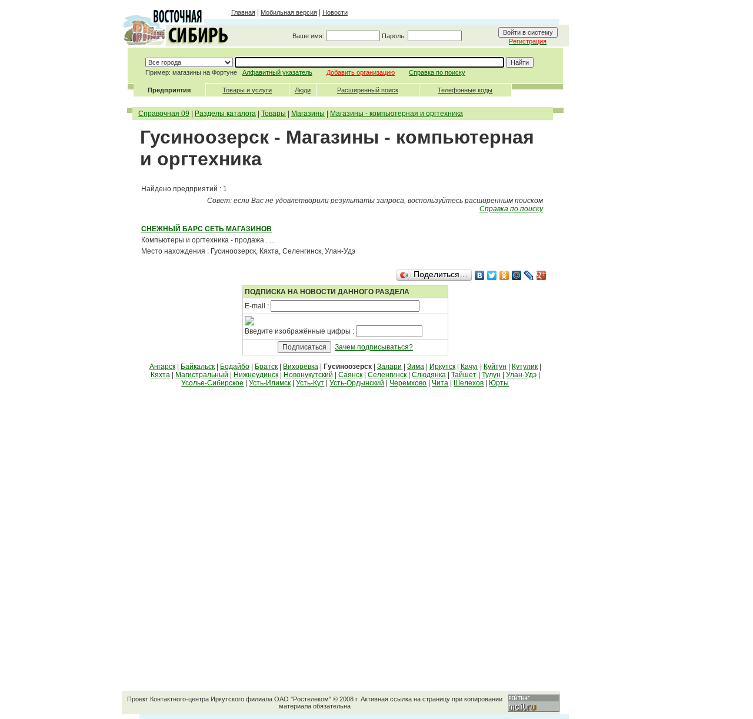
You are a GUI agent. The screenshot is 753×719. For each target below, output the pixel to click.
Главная (243, 12)
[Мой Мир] (517, 275)
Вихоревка (300, 366)
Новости (335, 12)
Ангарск (162, 366)
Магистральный (201, 375)
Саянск (350, 375)
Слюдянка (429, 375)
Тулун (491, 375)
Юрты (499, 383)
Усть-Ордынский (356, 383)
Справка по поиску (437, 72)
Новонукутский (308, 375)
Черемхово (408, 383)
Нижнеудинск (256, 375)
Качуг (469, 366)
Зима (415, 366)
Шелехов (469, 383)
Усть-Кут (310, 383)
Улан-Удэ (521, 375)
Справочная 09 (163, 113)
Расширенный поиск (367, 90)
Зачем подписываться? (374, 347)
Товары (273, 113)
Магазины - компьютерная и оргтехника (396, 113)
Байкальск (198, 366)
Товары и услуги (247, 90)
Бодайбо (234, 366)
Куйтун (495, 366)
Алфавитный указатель (277, 72)
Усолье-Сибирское (212, 383)
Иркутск (442, 366)
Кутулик (525, 366)
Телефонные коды (465, 90)
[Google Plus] (541, 275)
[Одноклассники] (504, 275)
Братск (266, 366)
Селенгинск (387, 375)
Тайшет (464, 375)
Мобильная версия (289, 12)
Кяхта (160, 375)
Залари (389, 366)
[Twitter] (492, 275)
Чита (440, 383)
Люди (303, 90)
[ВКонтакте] (480, 275)
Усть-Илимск (270, 383)
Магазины (308, 113)
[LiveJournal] (529, 275)
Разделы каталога (225, 113)
